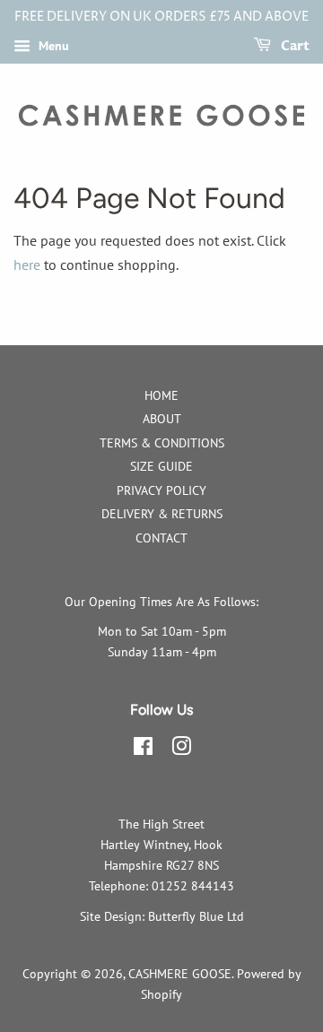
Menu (52, 46)
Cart (294, 46)
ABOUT (162, 419)
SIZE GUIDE (161, 466)
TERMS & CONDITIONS (162, 443)
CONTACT (161, 538)
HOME (161, 395)
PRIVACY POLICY (161, 490)
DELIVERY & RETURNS (162, 514)
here (26, 264)
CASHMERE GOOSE (179, 974)
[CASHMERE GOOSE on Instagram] (181, 749)
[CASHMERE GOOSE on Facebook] (143, 749)
